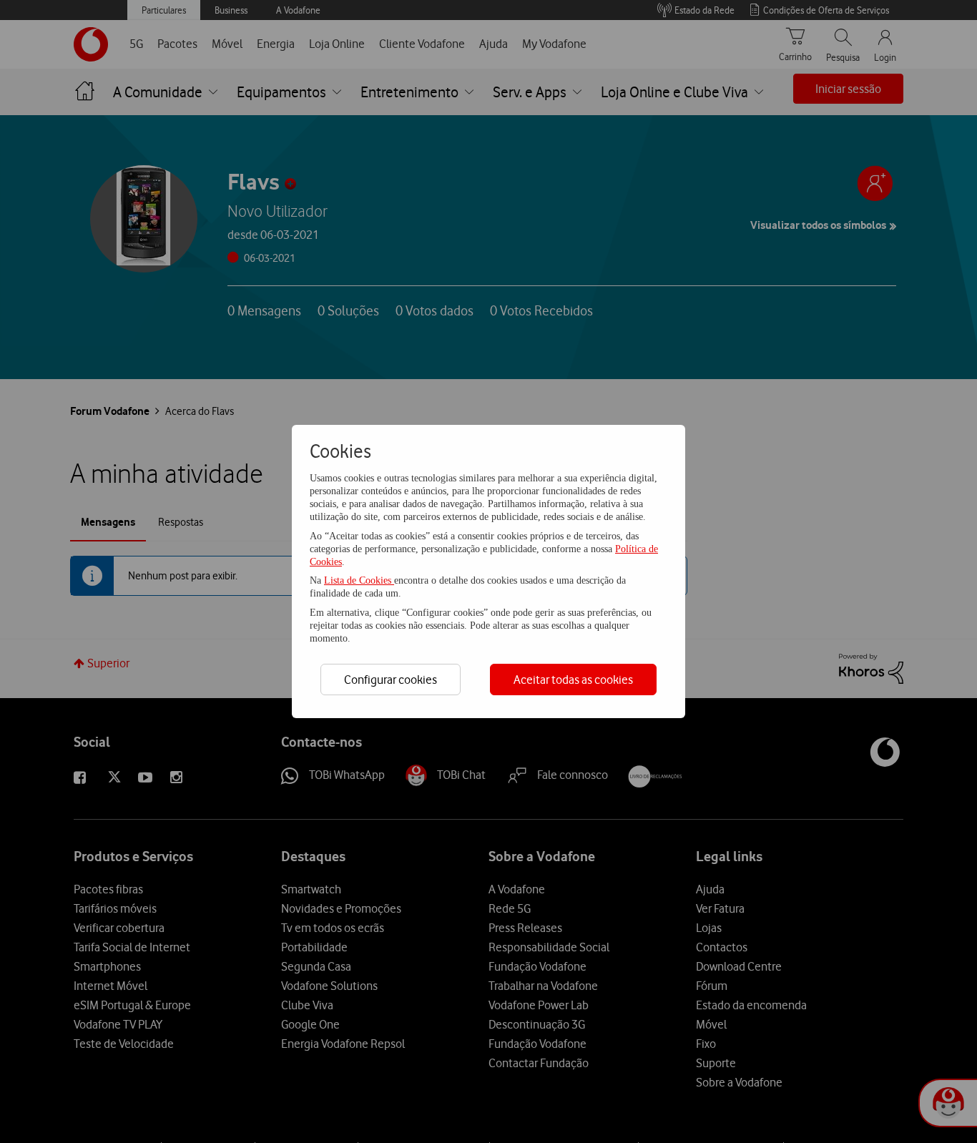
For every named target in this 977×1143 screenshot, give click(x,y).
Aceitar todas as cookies (573, 679)
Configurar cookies (390, 679)
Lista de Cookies (359, 580)
